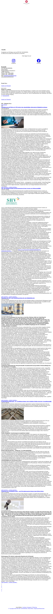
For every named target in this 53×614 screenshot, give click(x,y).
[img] (26, 2)
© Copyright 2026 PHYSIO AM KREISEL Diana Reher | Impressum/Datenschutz (26, 608)
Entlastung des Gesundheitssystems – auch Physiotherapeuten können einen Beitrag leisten (22, 491)
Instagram (29, 607)
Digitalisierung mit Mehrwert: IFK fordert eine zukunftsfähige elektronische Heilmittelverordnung (24, 107)
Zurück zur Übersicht (6, 85)
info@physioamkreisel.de (10, 75)
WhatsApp (34, 607)
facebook (24, 607)
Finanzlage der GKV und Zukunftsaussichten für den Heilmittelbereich (18, 298)
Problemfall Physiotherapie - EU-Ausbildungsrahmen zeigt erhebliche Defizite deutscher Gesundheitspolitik (26, 401)
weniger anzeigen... (13, 187)
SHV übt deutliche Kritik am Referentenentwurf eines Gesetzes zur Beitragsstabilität (21, 188)
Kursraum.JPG (6, 95)
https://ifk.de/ (4, 104)
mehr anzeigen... (5, 187)
